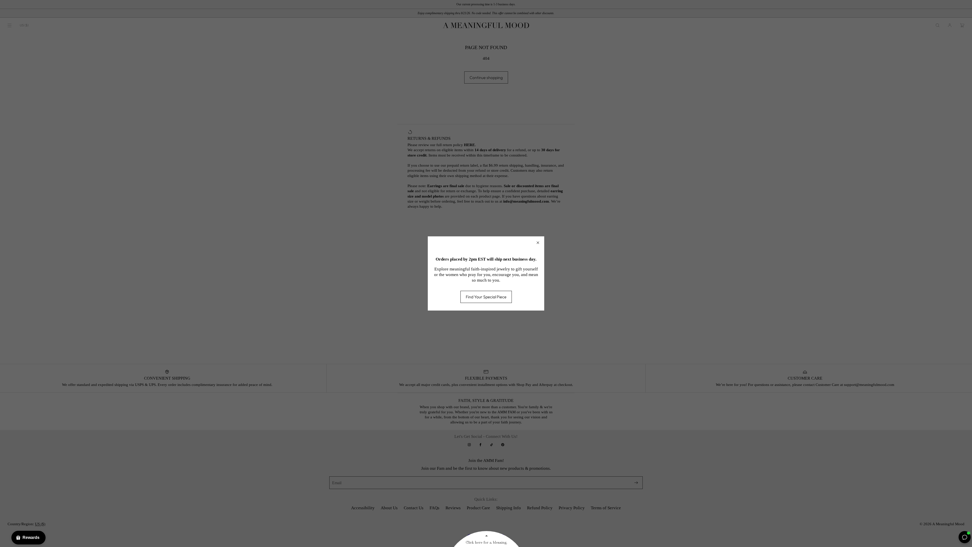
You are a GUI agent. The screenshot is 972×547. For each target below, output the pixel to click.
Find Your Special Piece (486, 297)
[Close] (538, 242)
